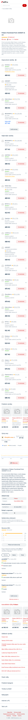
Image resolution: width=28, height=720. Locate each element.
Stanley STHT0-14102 (7, 640)
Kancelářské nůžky (7, 8)
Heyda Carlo (5, 637)
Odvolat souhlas (21, 714)
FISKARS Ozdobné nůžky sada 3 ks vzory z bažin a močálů (14, 645)
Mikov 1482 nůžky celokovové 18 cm (10, 656)
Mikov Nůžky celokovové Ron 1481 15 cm (12, 649)
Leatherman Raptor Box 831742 (9, 652)
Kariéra (19, 715)
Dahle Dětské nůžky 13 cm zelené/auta (11, 660)
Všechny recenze (13, 599)
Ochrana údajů (17, 712)
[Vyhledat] (24, 5)
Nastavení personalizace (9, 714)
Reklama (9, 715)
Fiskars (16, 498)
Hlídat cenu (15, 463)
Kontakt (14, 715)
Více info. (9, 551)
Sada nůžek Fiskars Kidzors (8, 663)
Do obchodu (21, 75)
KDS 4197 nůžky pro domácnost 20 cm (11, 671)
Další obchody (14, 129)
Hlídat (10, 39)
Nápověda (9, 712)
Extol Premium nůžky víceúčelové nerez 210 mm (13, 667)
